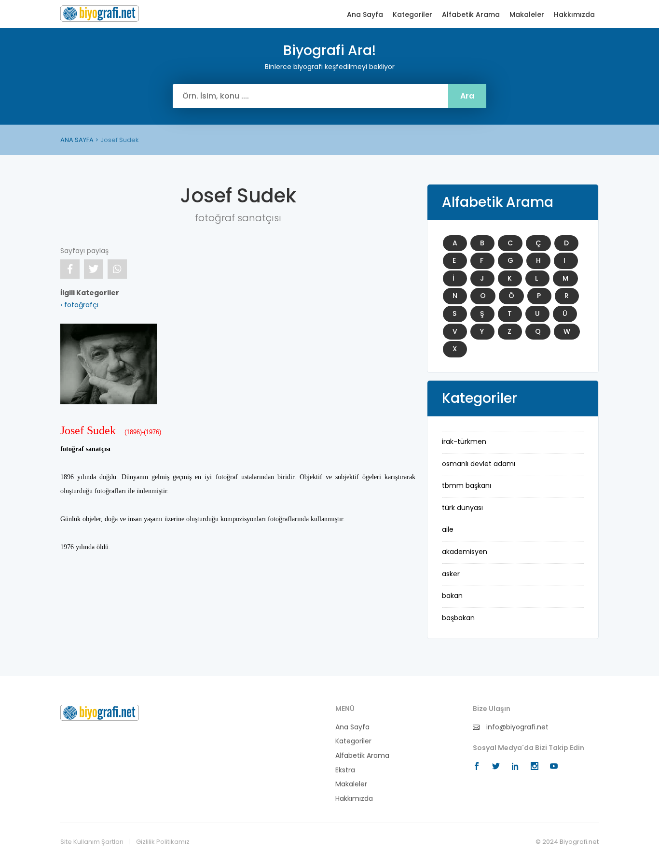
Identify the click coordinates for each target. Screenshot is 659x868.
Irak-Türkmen (464, 441)
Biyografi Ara (99, 13)
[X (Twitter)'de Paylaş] (93, 269)
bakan (452, 595)
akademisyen (464, 551)
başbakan (458, 618)
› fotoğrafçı (79, 305)
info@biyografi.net (516, 727)
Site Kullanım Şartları (92, 842)
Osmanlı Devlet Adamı (478, 464)
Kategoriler (412, 14)
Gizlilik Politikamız (163, 842)
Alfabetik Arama (471, 14)
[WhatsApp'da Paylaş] (117, 269)
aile (447, 529)
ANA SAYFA (77, 139)
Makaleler (526, 14)
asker (451, 574)
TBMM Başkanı (466, 485)
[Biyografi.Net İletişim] (99, 712)
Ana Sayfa (365, 14)
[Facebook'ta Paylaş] (70, 269)
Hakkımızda (574, 14)
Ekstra (345, 770)
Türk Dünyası (462, 507)
